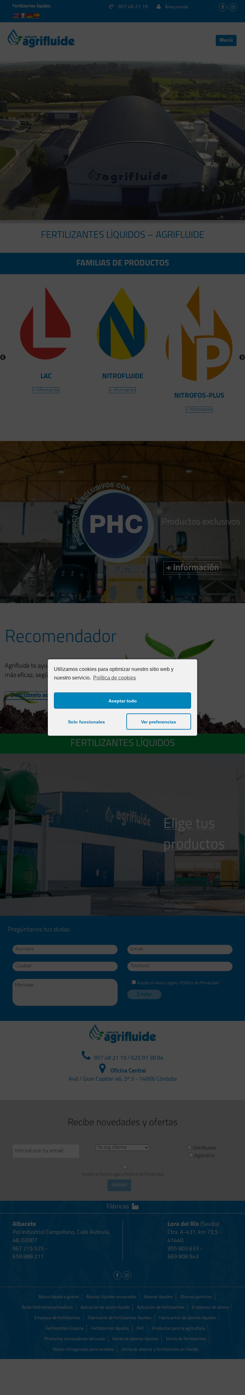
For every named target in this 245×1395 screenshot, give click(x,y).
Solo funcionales (86, 721)
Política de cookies (114, 677)
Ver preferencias (158, 721)
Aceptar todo (122, 700)
